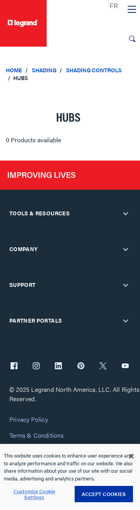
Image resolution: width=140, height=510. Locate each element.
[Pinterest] (81, 366)
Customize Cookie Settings (34, 494)
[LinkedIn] (58, 366)
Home (14, 70)
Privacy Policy (28, 420)
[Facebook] (14, 366)
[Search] (132, 39)
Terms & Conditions (36, 435)
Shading (44, 70)
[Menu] (132, 10)
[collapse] (126, 213)
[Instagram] (36, 366)
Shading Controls (94, 70)
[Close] (131, 456)
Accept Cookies (104, 494)
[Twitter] (103, 366)
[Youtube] (125, 366)
